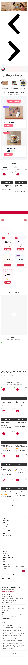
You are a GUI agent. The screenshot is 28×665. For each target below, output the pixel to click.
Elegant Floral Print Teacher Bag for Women (21, 446)
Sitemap (4, 561)
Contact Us (5, 553)
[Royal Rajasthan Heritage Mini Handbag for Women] (7, 414)
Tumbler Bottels (7, 610)
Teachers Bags (4, 169)
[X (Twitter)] (10, 574)
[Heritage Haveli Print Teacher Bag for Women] (21, 177)
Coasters (4, 608)
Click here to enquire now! (8, 591)
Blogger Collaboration (8, 557)
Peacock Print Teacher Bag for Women (20, 468)
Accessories (5, 526)
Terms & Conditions (7, 544)
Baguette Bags (5, 614)
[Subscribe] (23, 571)
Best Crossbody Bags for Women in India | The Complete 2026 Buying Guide (14, 372)
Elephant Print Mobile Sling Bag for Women (6, 401)
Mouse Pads (20, 620)
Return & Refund (6, 537)
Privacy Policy (6, 546)
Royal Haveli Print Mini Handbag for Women (20, 401)
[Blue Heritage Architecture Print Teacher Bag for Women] (7, 459)
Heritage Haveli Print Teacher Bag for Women (20, 187)
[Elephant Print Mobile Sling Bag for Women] (7, 393)
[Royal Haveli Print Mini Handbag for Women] (20, 393)
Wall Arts (18, 608)
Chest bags (13, 614)
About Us (5, 551)
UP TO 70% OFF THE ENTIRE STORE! (9, 213)
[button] (14, 24)
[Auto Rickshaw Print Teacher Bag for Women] (7, 483)
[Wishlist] (12, 173)
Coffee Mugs (16, 169)
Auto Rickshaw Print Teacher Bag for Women (7, 492)
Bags (4, 522)
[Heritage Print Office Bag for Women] (20, 483)
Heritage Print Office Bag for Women (20, 492)
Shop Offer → (8, 125)
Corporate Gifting (7, 530)
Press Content (6, 555)
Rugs (23, 608)
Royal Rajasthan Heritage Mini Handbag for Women (7, 424)
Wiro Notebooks (7, 622)
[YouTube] (13, 574)
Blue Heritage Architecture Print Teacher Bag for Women (7, 469)
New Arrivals (6, 520)
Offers (4, 528)
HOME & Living (6, 606)
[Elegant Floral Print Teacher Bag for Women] (20, 437)
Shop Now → (8, 154)
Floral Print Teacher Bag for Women (6, 186)
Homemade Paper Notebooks (8, 620)
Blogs (2, 369)
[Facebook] (4, 574)
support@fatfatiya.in (10, 602)
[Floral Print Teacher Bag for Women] (7, 177)
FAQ (3, 541)
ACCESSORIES (6, 618)
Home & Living (6, 524)
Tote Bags (6, 616)
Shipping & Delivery (7, 535)
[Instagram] (7, 574)
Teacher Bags (13, 616)
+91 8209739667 (9, 596)
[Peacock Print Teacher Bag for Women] (20, 459)
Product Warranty (7, 539)
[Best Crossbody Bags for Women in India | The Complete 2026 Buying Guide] (14, 355)
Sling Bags (20, 614)
